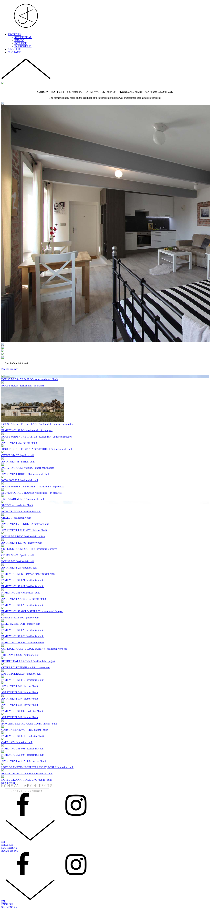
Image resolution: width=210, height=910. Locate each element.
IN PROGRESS (23, 46)
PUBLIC (19, 40)
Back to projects (9, 369)
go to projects (8, 782)
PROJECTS (14, 34)
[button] (26, 80)
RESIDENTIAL (23, 37)
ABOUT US (14, 49)
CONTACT (14, 52)
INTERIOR (20, 43)
